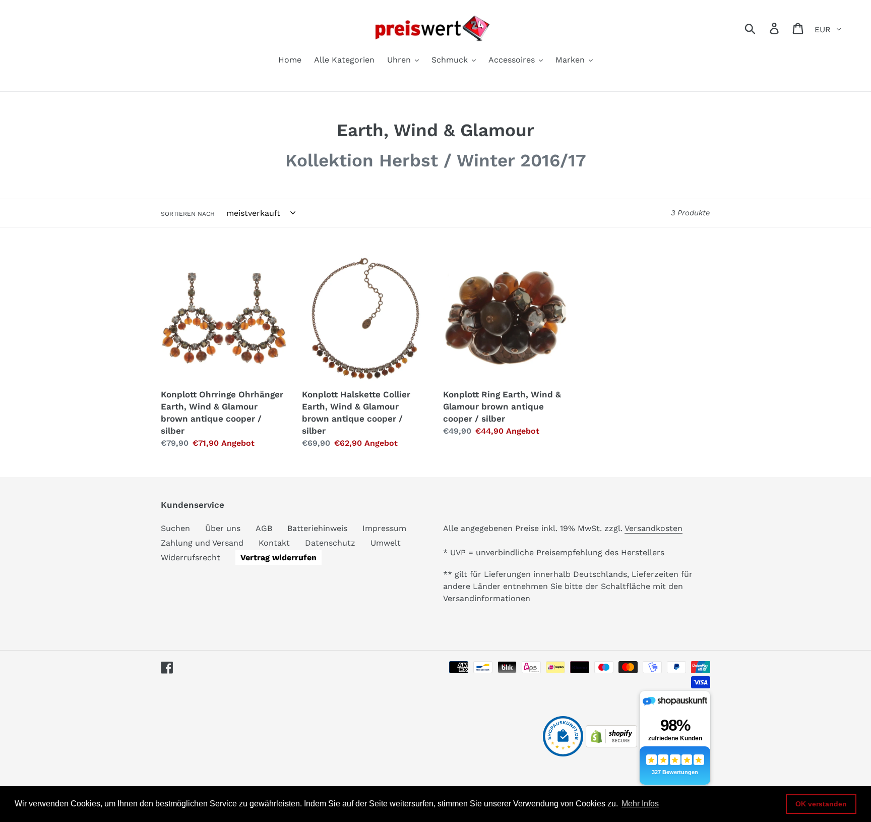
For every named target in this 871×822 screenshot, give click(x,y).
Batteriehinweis (317, 528)
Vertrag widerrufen (278, 557)
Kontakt (274, 543)
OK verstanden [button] (821, 804)
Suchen (175, 528)
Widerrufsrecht (190, 557)
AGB (264, 528)
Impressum (384, 528)
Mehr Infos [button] (640, 803)
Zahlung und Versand (202, 543)
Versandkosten (653, 528)
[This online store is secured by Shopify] (611, 744)
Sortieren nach (188, 213)
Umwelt (385, 543)
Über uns (222, 528)
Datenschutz (330, 543)
